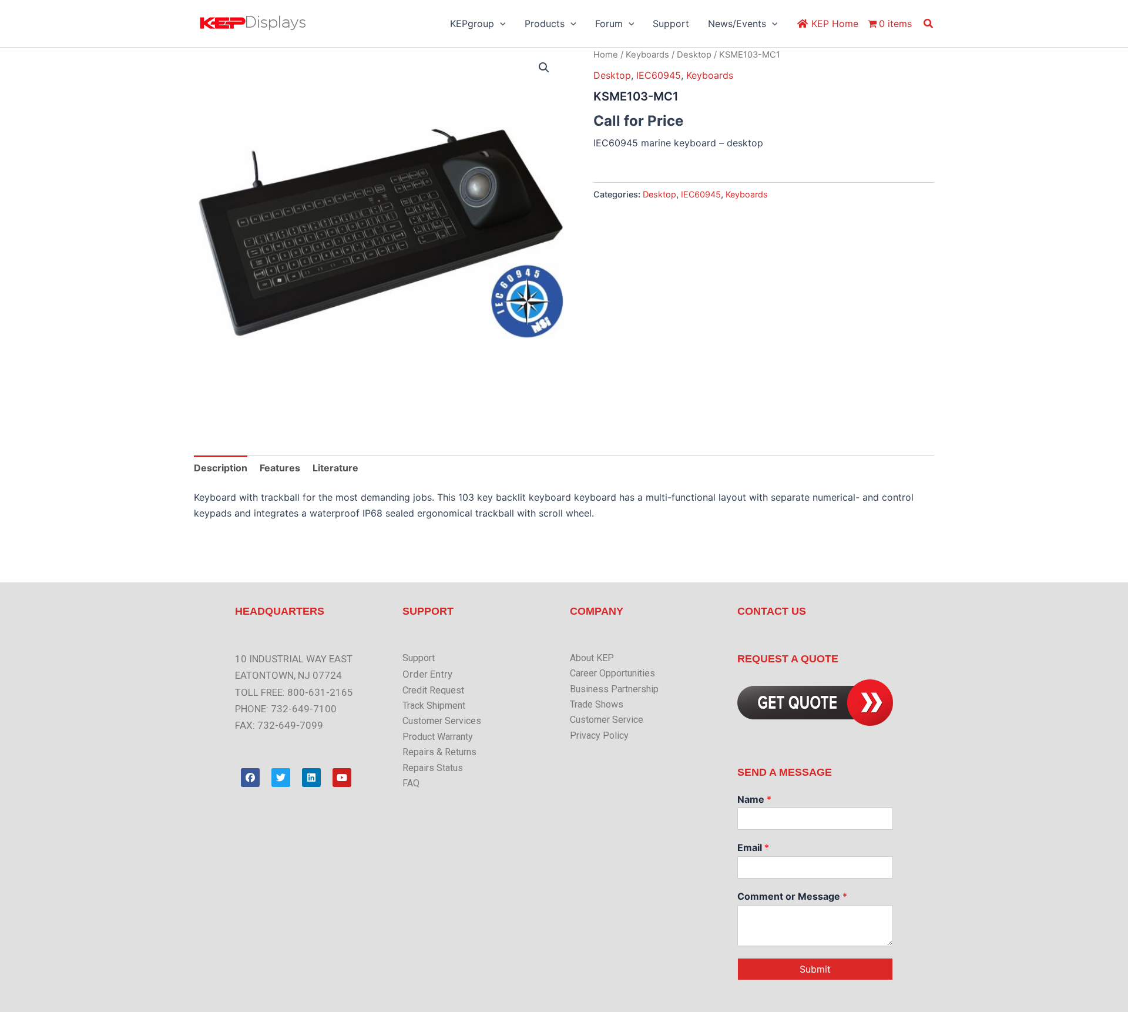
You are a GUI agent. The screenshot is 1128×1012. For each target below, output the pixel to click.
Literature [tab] (335, 468)
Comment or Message (792, 896)
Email (753, 847)
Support (418, 658)
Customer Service (606, 719)
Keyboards (647, 54)
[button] (500, 23)
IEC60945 (658, 75)
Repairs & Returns (439, 752)
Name (754, 799)
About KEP (592, 658)
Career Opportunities (612, 673)
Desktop (694, 54)
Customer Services (441, 720)
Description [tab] (220, 468)
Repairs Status (432, 767)
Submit (815, 969)
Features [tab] (280, 468)
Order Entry (427, 674)
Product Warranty (437, 736)
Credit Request (433, 690)
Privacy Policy (599, 735)
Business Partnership (614, 689)
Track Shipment (433, 705)
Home (605, 54)
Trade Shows (596, 704)
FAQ (410, 783)
